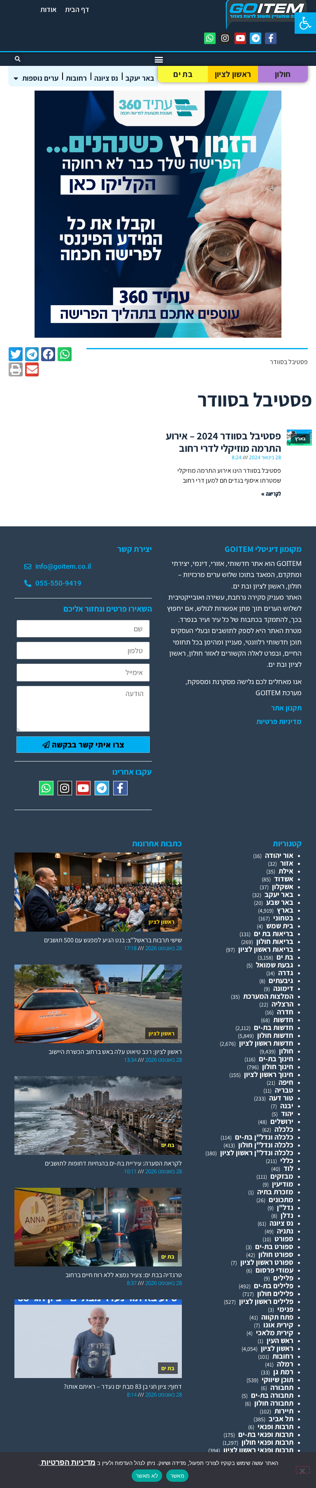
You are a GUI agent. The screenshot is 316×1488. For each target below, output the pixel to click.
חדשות (283, 1019)
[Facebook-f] (270, 38)
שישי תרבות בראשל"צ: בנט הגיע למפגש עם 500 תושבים (113, 940)
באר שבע (279, 902)
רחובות (76, 78)
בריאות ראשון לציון (265, 949)
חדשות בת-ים (273, 1027)
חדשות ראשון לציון (266, 1043)
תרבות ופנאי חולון (267, 1442)
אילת (286, 871)
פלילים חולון (275, 1293)
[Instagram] (225, 38)
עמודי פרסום (274, 1270)
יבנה (286, 1105)
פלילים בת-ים (273, 1285)
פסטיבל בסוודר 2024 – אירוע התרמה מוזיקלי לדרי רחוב (223, 442)
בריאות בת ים (273, 933)
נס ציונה (106, 78)
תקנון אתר (286, 708)
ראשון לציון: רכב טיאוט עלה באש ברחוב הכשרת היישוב (115, 1051)
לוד (288, 1168)
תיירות (283, 1411)
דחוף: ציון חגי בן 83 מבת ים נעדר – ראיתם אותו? (123, 1386)
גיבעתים (281, 980)
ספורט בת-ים (274, 1246)
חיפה (286, 1082)
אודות (48, 9)
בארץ (285, 910)
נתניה (285, 1231)
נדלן (287, 1215)
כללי (286, 1160)
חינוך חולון (277, 1066)
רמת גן (283, 1371)
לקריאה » (271, 494)
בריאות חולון (274, 941)
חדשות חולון (275, 1035)
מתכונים (281, 1199)
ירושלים (281, 1121)
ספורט (283, 1238)
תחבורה (281, 1387)
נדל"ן (285, 1207)
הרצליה (282, 1004)
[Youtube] (240, 38)
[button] (305, 23)
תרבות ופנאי (275, 1426)
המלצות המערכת (268, 996)
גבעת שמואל (274, 964)
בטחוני (283, 918)
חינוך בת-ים (276, 1058)
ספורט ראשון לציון (266, 1262)
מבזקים (281, 1176)
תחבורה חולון (273, 1403)
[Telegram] (255, 38)
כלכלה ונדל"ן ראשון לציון (256, 1152)
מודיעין (282, 1184)
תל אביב (281, 1418)
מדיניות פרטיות (279, 721)
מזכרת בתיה (275, 1191)
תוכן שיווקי (277, 1379)
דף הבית (77, 9)
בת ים (183, 74)
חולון (283, 74)
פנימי (285, 1309)
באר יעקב (139, 78)
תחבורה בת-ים (272, 1395)
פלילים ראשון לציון (266, 1301)
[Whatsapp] (210, 38)
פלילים (283, 1277)
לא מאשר (147, 1475)
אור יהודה (279, 855)
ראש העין (280, 1340)
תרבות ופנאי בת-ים (265, 1434)
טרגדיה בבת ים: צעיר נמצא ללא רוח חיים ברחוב (123, 1275)
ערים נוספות (40, 78)
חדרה (285, 1011)
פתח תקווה (277, 1317)
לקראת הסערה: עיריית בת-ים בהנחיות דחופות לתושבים (113, 1163)
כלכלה (283, 1129)
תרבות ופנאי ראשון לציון (258, 1450)
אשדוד (283, 878)
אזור (286, 863)
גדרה (285, 972)
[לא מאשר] (303, 1470)
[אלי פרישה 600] (158, 335)
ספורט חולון (275, 1254)
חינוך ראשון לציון (268, 1074)
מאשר (177, 1475)
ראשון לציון (233, 74)
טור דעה (281, 1098)
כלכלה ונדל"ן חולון (265, 1144)
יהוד (287, 1113)
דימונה (283, 988)
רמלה (285, 1364)
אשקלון (282, 886)
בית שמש (279, 925)
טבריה (284, 1090)
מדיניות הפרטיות (67, 1462)
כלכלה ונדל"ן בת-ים (264, 1137)
